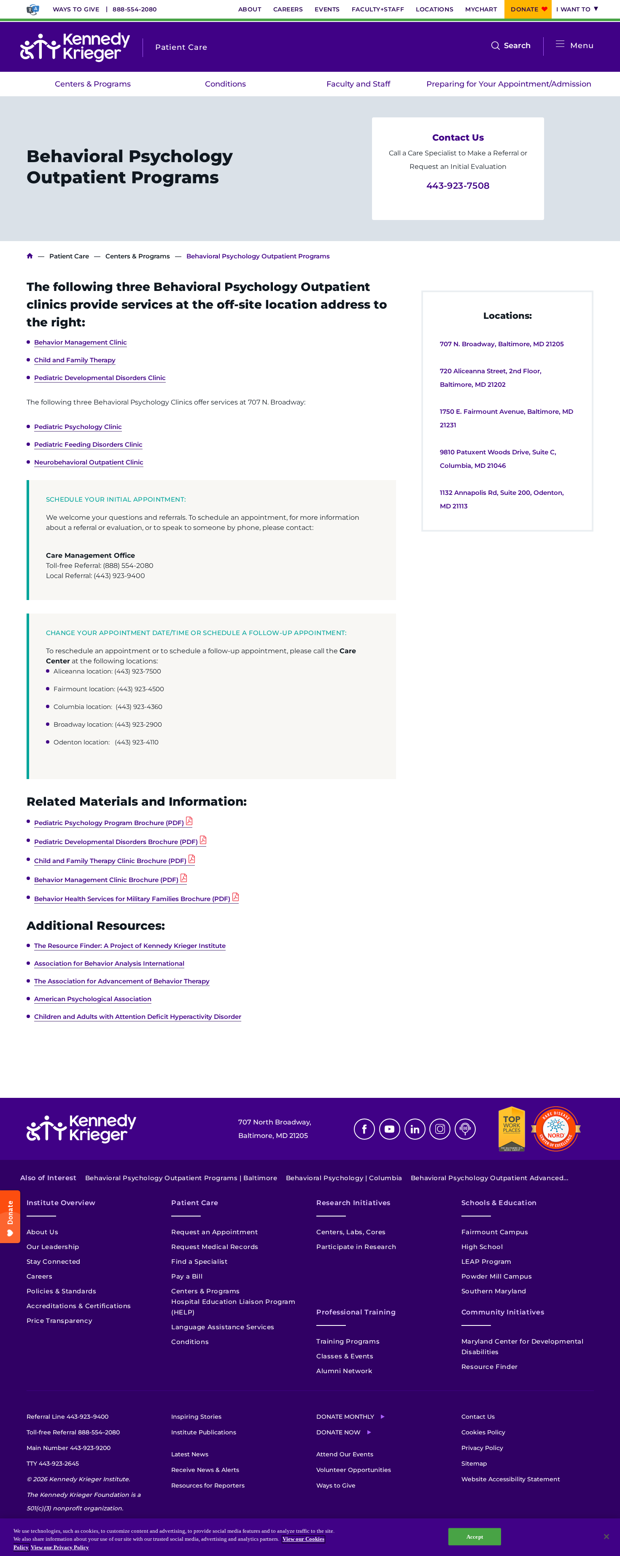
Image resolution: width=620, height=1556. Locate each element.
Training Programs (348, 1341)
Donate (524, 9)
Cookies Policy (483, 1432)
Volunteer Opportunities (353, 1470)
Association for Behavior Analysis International (109, 963)
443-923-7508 (458, 185)
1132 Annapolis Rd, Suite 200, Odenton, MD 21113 (502, 499)
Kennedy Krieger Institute (30, 256)
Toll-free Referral (73, 1432)
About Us (43, 1232)
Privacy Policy (482, 1448)
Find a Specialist (199, 1261)
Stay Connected (54, 1261)
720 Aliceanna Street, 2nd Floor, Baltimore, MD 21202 (491, 377)
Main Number (69, 1448)
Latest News (189, 1454)
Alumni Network (344, 1371)
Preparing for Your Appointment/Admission (508, 84)
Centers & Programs (93, 84)
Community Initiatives (502, 1312)
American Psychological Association (92, 999)
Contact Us (478, 1416)
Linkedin (415, 1129)
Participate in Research (356, 1247)
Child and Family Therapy (75, 360)
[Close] (606, 1536)
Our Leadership (53, 1247)
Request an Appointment (214, 1232)
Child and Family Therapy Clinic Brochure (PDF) (110, 861)
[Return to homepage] (75, 47)
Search (517, 46)
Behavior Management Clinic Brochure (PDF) (106, 880)
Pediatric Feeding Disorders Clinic (88, 444)
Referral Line (67, 1416)
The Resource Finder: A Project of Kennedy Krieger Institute (130, 946)
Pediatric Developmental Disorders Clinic (100, 378)
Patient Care (69, 256)
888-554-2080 (135, 9)
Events (327, 9)
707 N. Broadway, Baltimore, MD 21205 (502, 344)
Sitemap (474, 1463)
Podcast (465, 1129)
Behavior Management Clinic (80, 342)
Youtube (389, 1129)
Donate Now (338, 1432)
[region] (310, 1537)
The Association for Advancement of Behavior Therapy (122, 981)
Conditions (225, 84)
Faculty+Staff (378, 9)
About (249, 9)
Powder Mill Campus (496, 1276)
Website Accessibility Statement (510, 1479)
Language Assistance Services (223, 1327)
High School (482, 1247)
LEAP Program (486, 1261)
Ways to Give (76, 9)
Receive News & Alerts (205, 1470)
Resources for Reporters (208, 1485)
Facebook (364, 1129)
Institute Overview (61, 1203)
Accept (474, 1536)
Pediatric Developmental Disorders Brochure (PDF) (116, 842)
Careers (288, 9)
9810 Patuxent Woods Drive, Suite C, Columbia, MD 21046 (498, 459)
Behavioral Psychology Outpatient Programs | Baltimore (181, 1178)
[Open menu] (560, 44)
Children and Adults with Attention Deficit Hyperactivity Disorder (137, 1017)
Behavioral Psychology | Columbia (344, 1178)
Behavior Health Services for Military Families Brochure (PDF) (132, 899)
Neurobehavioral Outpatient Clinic (88, 462)
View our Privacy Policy (60, 1547)
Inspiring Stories (196, 1416)
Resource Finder (489, 1367)
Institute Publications (203, 1432)
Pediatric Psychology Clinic (78, 427)
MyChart (481, 9)
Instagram (439, 1129)
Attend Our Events (344, 1454)
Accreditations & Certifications (79, 1306)
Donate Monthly (345, 1416)
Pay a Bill (186, 1276)
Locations (434, 9)
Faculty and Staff (358, 84)
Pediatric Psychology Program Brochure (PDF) (109, 823)
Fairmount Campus (494, 1232)
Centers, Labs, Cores (351, 1232)
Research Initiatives (353, 1203)
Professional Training (356, 1312)
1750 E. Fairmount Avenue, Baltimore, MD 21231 (506, 418)
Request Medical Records (215, 1247)
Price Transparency (59, 1321)
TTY (53, 1463)
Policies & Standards (62, 1291)
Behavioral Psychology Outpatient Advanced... (489, 1178)
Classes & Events (345, 1356)
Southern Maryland (493, 1291)
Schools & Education (499, 1203)
